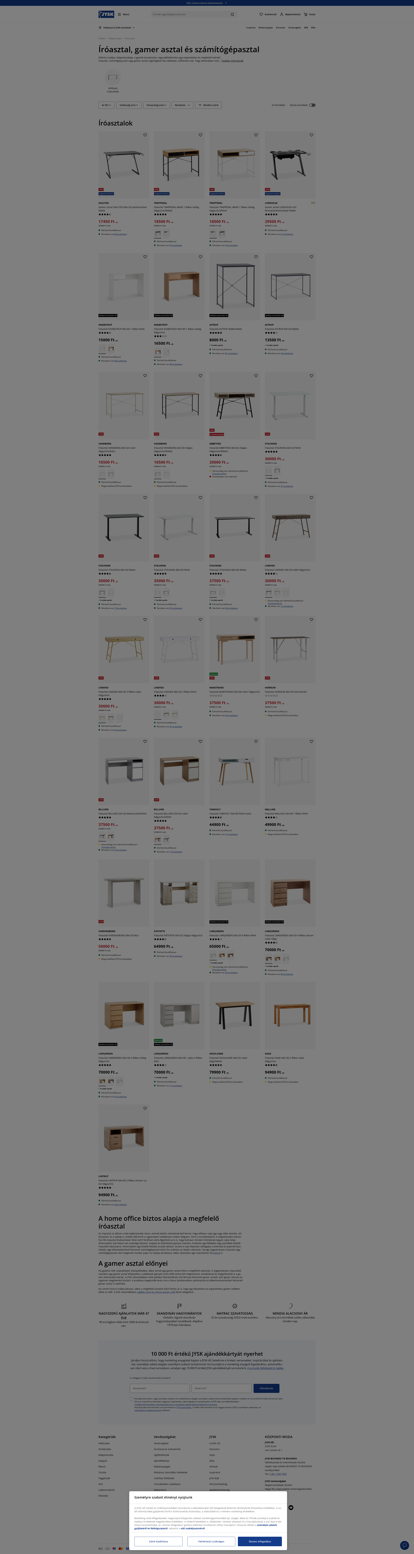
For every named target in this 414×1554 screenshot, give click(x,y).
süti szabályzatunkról (193, 1528)
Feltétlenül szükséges (211, 1541)
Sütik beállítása (158, 1541)
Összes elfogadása (260, 1541)
